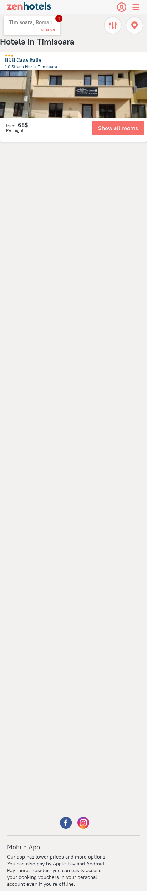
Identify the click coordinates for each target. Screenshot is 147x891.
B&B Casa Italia (23, 60)
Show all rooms (118, 128)
